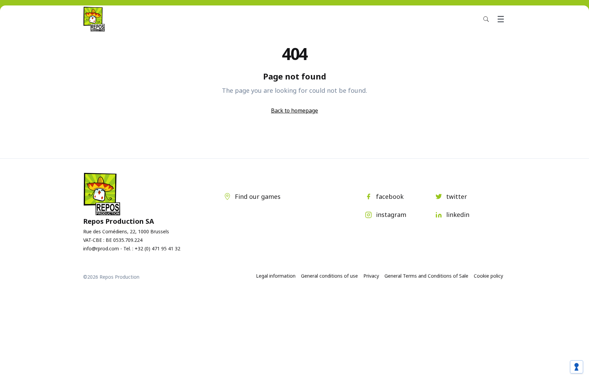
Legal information (276, 276)
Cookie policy (488, 276)
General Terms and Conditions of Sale (426, 276)
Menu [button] (501, 19)
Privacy (371, 276)
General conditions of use (329, 276)
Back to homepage (294, 110)
